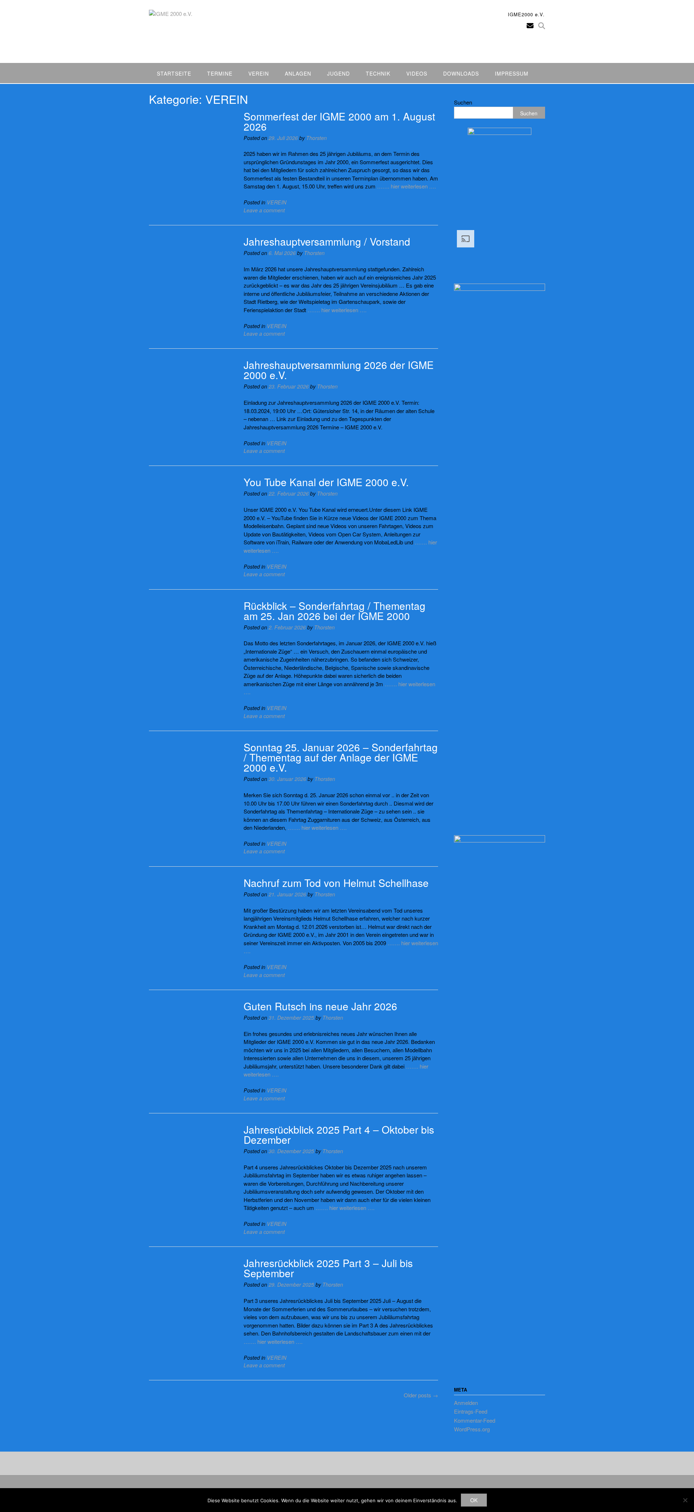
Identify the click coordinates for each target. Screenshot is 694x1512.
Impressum (511, 73)
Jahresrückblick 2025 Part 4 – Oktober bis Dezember (339, 1134)
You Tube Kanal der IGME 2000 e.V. (326, 482)
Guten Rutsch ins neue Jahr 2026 (320, 1006)
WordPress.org (472, 1429)
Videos (416, 73)
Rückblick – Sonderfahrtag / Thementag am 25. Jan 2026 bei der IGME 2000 (334, 610)
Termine (219, 73)
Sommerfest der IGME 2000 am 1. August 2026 (339, 121)
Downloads (461, 73)
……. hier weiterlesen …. (406, 186)
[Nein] (685, 1500)
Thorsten (316, 137)
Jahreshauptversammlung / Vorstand (327, 241)
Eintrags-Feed (470, 1411)
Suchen (463, 102)
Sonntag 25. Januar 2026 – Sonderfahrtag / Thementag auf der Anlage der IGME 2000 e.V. (341, 757)
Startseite (174, 73)
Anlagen (298, 73)
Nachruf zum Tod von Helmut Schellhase (336, 882)
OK (473, 1500)
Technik (378, 73)
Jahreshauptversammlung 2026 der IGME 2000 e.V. (339, 369)
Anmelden (466, 1402)
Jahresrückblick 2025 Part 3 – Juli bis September (328, 1268)
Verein (258, 73)
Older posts (421, 1395)
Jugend (338, 73)
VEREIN (276, 202)
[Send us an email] (530, 25)
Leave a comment (264, 210)
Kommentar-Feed (474, 1420)
